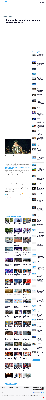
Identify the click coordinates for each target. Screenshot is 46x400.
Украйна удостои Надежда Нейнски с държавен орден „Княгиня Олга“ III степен (40, 139)
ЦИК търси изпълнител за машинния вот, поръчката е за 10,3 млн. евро (40, 114)
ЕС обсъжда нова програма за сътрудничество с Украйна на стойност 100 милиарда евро (40, 338)
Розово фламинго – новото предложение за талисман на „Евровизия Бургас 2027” (17, 234)
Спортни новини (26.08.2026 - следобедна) (39, 311)
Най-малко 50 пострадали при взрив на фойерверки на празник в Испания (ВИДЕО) (40, 256)
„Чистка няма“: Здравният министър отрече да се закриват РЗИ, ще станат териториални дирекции (40, 346)
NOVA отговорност (26, 388)
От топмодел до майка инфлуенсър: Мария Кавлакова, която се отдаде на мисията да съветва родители (8, 327)
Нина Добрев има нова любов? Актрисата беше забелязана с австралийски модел (18, 378)
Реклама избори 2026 (6, 395)
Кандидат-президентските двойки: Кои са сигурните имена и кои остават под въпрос (40, 209)
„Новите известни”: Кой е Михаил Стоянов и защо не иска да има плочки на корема (26, 274)
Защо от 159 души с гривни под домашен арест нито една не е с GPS (40, 215)
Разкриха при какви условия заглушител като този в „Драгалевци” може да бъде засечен (40, 275)
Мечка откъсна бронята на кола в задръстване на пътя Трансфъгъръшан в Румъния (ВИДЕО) (40, 90)
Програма (15, 1)
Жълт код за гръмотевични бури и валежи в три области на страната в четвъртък (40, 353)
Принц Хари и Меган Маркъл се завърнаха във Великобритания (40, 320)
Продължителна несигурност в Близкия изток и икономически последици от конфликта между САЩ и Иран (40, 151)
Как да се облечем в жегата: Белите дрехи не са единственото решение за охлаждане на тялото (9, 306)
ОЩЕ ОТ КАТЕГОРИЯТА (11, 383)
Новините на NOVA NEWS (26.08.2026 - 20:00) (40, 145)
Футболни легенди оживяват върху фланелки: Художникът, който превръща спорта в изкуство (8, 285)
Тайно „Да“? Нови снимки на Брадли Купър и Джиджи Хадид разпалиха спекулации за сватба (18, 316)
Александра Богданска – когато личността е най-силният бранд (8, 368)
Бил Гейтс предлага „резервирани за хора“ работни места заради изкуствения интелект (40, 56)
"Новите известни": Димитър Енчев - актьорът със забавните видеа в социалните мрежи (26, 224)
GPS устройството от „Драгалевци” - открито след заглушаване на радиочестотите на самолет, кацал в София (40, 178)
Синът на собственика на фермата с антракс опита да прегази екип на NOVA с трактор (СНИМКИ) (40, 120)
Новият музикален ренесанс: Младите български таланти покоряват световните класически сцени (8, 359)
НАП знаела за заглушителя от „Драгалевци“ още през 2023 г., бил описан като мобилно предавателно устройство (40, 201)
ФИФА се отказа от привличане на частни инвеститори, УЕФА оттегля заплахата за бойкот (40, 102)
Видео (2, 392)
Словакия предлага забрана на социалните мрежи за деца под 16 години (40, 250)
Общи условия (25, 395)
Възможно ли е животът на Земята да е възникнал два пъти (8, 253)
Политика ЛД (32, 395)
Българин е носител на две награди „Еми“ (18, 368)
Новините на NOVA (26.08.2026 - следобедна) (40, 315)
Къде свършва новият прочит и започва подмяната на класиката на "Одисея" (27, 369)
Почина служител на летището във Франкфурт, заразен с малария (40, 286)
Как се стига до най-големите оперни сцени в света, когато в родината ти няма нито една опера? (9, 338)
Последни (3, 388)
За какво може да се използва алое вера (8, 233)
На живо (23, 1)
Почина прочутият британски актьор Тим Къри (40, 220)
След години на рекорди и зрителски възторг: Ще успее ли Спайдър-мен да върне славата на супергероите (17, 338)
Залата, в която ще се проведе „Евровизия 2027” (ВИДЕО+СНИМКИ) (27, 264)
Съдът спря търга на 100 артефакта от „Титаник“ (40, 69)
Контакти (23, 395)
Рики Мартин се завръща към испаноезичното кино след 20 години (8, 223)
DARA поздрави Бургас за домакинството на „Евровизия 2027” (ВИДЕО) (27, 253)
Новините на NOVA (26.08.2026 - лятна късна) (40, 84)
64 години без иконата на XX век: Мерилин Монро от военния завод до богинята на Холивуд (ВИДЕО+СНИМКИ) (27, 317)
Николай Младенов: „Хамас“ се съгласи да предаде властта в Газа (40, 194)
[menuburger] (2, 1)
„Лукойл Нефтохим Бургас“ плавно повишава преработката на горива (40, 331)
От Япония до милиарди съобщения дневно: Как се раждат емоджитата (17, 306)
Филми (17, 392)
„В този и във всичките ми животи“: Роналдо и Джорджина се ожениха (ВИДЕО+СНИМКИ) (18, 275)
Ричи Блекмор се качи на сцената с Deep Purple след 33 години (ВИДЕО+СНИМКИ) (8, 264)
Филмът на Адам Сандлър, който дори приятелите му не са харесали (17, 223)
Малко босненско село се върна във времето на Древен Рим (18, 326)
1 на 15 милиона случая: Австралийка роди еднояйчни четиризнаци (27, 358)
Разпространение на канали (11, 395)
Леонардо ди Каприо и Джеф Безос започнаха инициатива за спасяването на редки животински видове (9, 317)
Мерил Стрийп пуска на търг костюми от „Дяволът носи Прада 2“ (26, 284)
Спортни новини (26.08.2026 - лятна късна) (40, 74)
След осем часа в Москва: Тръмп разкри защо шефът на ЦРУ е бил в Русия (40, 262)
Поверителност (29, 395)
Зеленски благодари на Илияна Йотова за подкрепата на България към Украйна (40, 170)
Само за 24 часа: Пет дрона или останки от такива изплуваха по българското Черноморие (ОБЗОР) (40, 231)
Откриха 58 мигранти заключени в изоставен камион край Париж (40, 79)
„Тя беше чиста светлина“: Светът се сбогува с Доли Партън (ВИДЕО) (40, 189)
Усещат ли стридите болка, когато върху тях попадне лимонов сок (9, 243)
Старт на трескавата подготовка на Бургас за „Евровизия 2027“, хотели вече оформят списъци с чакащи (18, 254)
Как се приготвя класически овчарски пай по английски (26, 326)
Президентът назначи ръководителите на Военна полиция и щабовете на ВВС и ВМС (40, 244)
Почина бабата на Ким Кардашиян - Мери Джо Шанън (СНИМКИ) (9, 378)
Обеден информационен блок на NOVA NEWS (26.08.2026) (40, 325)
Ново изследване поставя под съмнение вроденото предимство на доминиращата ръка (27, 379)
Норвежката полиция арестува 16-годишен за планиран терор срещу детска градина (40, 63)
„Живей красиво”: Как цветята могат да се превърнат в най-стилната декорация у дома (26, 296)
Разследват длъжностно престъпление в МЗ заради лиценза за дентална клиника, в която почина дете (40, 300)
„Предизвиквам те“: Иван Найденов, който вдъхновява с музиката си (18, 358)
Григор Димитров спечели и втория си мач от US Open (40, 108)
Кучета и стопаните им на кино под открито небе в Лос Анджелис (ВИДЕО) (26, 305)
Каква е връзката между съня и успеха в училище (17, 295)
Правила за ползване (36, 395)
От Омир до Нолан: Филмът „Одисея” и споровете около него (9, 295)
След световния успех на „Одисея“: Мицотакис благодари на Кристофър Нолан (27, 348)
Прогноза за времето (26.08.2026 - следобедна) (40, 306)
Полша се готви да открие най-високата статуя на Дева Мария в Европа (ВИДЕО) (9, 348)
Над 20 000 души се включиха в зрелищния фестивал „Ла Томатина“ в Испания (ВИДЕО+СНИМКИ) (40, 268)
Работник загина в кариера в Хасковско (40, 183)
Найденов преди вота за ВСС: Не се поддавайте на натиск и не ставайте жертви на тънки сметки (40, 132)
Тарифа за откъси (16, 395)
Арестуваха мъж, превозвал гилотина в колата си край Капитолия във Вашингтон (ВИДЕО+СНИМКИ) (40, 158)
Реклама (2, 395)
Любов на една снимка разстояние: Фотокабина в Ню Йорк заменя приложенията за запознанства (18, 265)
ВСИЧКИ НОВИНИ (36, 360)
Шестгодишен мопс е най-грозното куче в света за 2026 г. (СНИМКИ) (26, 243)
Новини (11, 1)
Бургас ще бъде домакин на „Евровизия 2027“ (9, 274)
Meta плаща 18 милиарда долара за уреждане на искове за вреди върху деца (40, 95)
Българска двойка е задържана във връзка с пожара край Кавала (40, 280)
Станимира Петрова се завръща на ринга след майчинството (40, 126)
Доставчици (20, 395)
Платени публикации (4, 396)
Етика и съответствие (41, 395)
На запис (19, 1)
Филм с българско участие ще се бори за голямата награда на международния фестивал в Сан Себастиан (27, 338)
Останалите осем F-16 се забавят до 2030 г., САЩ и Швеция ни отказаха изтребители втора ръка (40, 292)
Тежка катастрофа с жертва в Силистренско (40, 225)
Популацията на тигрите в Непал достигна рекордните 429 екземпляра (17, 348)
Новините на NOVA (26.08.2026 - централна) (40, 165)
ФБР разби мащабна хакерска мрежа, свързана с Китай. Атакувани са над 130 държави (40, 237)
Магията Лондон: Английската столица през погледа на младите (18, 284)
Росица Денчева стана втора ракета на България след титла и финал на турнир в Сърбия (18, 244)
